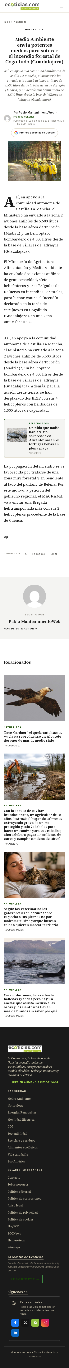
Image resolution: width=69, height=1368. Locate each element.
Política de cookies (21, 1219)
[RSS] (35, 1323)
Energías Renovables (22, 1112)
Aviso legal (15, 1205)
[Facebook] (15, 1323)
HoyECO (13, 1226)
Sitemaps (14, 1247)
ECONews (14, 1233)
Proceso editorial (23, 116)
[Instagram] (45, 1323)
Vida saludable (18, 1154)
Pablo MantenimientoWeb (36, 112)
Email (54, 553)
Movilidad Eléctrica (21, 1120)
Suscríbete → (25, 1279)
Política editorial (19, 1192)
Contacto (14, 1178)
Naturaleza (20, 21)
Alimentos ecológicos (23, 1147)
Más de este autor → (20, 628)
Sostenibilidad (17, 1134)
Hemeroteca (16, 1240)
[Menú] (61, 6)
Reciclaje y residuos (21, 1140)
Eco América (16, 1161)
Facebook (38, 553)
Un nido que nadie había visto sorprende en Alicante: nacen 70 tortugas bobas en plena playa (44, 438)
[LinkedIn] (15, 1333)
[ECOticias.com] (22, 6)
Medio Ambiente (19, 1099)
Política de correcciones (24, 1198)
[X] (25, 1323)
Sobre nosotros (18, 1184)
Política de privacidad (23, 1212)
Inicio (7, 21)
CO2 (10, 1126)
